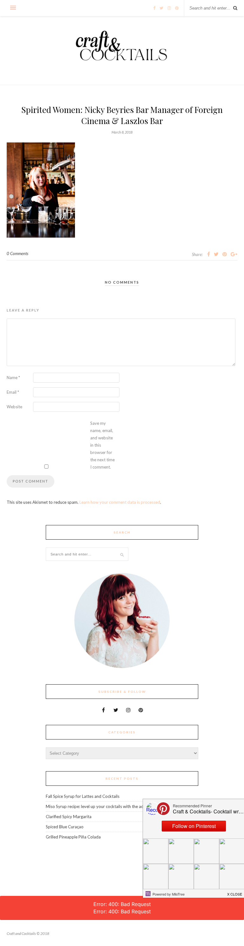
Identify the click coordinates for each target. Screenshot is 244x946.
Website (14, 406)
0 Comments (17, 253)
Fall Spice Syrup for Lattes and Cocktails (82, 796)
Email (13, 392)
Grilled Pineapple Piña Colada (73, 836)
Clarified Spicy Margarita (69, 816)
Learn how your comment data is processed (119, 502)
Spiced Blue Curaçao (65, 826)
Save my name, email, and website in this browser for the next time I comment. (102, 445)
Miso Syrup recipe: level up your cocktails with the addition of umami (109, 806)
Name (13, 377)
